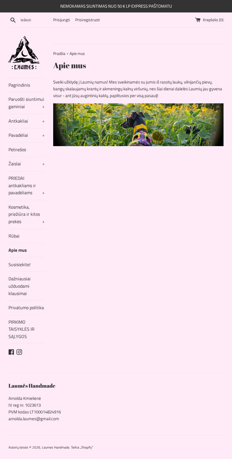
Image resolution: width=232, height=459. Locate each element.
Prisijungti (61, 20)
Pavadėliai (26, 135)
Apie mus (17, 250)
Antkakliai (26, 121)
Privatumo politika (26, 307)
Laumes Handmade (55, 447)
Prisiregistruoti (87, 20)
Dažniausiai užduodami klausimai (19, 285)
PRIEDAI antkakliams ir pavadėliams (26, 185)
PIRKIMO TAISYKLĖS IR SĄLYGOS (21, 329)
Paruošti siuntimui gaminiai (26, 103)
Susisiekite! (19, 264)
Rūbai (14, 235)
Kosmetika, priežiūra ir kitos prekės (26, 214)
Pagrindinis (19, 85)
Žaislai (26, 163)
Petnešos (17, 149)
